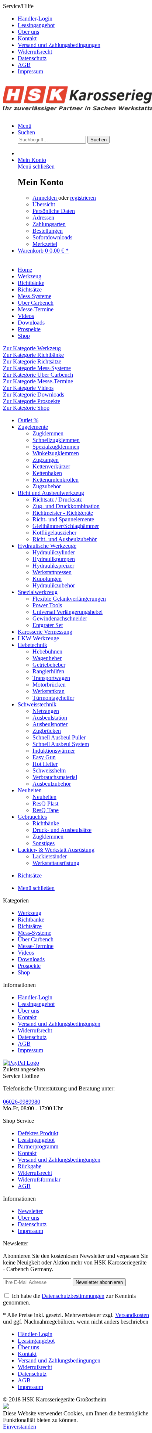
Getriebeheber (48, 665)
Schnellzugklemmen (56, 440)
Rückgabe (29, 1166)
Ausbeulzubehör (51, 784)
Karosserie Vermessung (45, 632)
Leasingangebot (36, 25)
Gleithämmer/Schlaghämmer (65, 526)
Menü (24, 126)
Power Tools (47, 605)
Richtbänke (45, 823)
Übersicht (43, 204)
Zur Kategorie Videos (28, 388)
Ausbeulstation (49, 717)
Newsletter (30, 1211)
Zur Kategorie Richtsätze (32, 361)
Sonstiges (43, 843)
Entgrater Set (47, 625)
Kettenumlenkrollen (55, 480)
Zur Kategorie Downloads (33, 394)
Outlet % (28, 420)
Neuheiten (30, 790)
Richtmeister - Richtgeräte (62, 513)
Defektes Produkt (38, 1133)
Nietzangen (45, 711)
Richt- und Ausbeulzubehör (64, 539)
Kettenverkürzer (51, 466)
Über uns (28, 32)
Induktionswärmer (53, 751)
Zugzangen (45, 460)
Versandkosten (132, 1315)
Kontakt (27, 38)
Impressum (30, 71)
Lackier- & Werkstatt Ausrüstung (56, 850)
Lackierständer (49, 856)
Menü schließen (36, 166)
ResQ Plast (45, 803)
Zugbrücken (46, 731)
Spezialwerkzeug (38, 592)
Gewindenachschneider (59, 618)
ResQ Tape (45, 810)
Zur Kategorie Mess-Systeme (37, 368)
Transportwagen (51, 678)
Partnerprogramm (38, 1146)
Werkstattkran (48, 691)
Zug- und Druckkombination (66, 506)
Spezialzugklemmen (55, 447)
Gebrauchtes (32, 817)
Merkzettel (44, 244)
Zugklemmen (47, 433)
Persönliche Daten (53, 211)
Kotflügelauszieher (54, 532)
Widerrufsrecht (35, 51)
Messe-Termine (35, 946)
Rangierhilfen (48, 671)
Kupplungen (47, 579)
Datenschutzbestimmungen (73, 1296)
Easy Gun (44, 757)
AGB (24, 65)
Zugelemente (33, 427)
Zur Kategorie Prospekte (31, 401)
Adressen (43, 217)
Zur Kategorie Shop (26, 408)
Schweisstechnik (37, 704)
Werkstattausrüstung (55, 863)
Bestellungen (47, 231)
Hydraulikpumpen (53, 559)
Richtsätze (30, 926)
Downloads (31, 959)
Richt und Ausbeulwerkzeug (51, 493)
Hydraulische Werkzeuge (47, 546)
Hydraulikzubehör (53, 585)
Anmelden (45, 198)
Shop (24, 972)
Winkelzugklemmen (55, 453)
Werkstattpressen (52, 572)
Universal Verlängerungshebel (67, 612)
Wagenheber (47, 658)
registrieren (83, 198)
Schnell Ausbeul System (60, 744)
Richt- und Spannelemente (63, 519)
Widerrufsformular (39, 1179)
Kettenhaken (47, 473)
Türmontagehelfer (53, 698)
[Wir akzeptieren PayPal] (21, 1063)
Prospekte (29, 966)
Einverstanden (19, 1426)
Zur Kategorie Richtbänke (33, 355)
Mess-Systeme (34, 933)
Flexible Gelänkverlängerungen (69, 599)
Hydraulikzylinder (53, 552)
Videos (26, 952)
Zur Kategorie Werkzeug (32, 348)
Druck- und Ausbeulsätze (61, 830)
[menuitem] (83, 18)
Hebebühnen (47, 651)
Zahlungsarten (49, 224)
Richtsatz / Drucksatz (57, 499)
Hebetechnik (32, 645)
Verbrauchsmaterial (54, 777)
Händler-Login (35, 18)
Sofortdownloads (52, 237)
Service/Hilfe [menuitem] (51, 39)
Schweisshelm (49, 770)
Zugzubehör (46, 486)
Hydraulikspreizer (53, 565)
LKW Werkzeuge (38, 638)
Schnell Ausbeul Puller (59, 737)
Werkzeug (29, 913)
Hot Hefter (45, 764)
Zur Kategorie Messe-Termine (38, 381)
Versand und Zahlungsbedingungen (59, 45)
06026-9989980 (21, 1102)
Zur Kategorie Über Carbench (38, 375)
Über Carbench (35, 939)
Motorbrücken (49, 684)
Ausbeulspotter (50, 724)
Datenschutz (32, 58)
